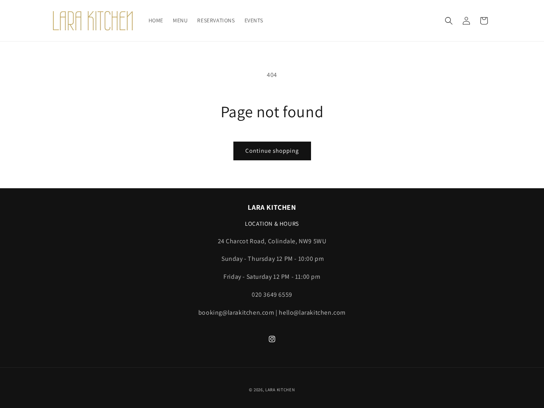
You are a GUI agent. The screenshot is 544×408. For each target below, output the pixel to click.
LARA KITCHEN (280, 389)
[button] (449, 21)
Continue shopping (272, 150)
